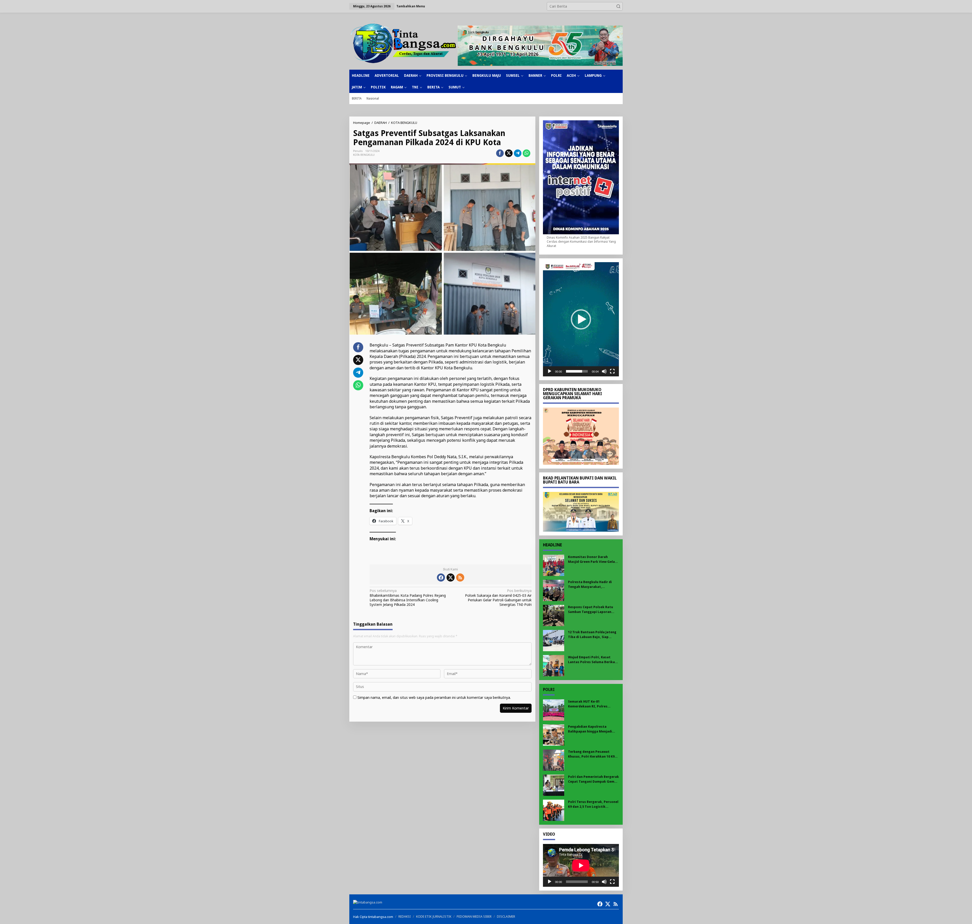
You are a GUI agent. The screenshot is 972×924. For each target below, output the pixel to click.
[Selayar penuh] (612, 371)
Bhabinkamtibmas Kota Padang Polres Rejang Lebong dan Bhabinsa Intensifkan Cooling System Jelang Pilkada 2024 (408, 597)
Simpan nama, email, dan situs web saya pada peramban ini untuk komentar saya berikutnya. (434, 697)
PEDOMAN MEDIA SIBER (474, 916)
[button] (618, 6)
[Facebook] (441, 577)
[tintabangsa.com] (403, 42)
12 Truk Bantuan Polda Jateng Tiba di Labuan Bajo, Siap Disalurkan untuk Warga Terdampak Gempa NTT (592, 634)
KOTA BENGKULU (364, 155)
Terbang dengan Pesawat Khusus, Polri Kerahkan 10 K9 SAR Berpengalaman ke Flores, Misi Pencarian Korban (592, 754)
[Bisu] (604, 371)
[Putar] (549, 371)
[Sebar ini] (500, 153)
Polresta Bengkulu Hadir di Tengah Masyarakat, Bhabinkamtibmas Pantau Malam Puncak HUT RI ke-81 (590, 584)
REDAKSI (404, 916)
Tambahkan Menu (410, 6)
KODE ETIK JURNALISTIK (433, 916)
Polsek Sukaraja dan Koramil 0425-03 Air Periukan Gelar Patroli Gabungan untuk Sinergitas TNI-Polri (498, 597)
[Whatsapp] (526, 153)
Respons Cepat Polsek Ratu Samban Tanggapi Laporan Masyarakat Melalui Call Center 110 (590, 609)
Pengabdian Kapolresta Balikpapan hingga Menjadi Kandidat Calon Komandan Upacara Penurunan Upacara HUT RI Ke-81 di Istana (591, 729)
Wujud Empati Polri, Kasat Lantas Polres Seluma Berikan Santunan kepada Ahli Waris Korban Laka (592, 659)
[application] (581, 319)
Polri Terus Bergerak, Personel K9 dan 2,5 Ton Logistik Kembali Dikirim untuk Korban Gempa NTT (593, 804)
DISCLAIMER (506, 916)
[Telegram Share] (517, 153)
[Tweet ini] (509, 153)
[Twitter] (451, 577)
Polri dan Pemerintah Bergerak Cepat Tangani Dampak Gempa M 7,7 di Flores (593, 779)
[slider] (577, 371)
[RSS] (460, 577)
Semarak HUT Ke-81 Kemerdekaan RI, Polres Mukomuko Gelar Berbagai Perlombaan (590, 704)
